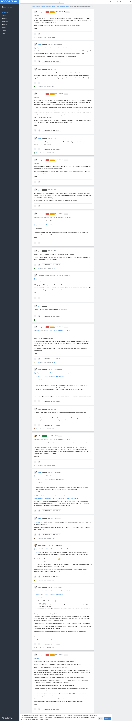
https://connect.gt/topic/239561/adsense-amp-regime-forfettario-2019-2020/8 (56, 498)
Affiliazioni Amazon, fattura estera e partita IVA (58, 217)
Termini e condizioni (8, 717)
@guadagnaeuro (60, 44)
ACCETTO (107, 718)
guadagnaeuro (41, 12)
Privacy (3, 717)
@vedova (59, 472)
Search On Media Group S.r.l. (9, 718)
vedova (39, 436)
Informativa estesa (43, 719)
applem (39, 44)
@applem (36, 15)
